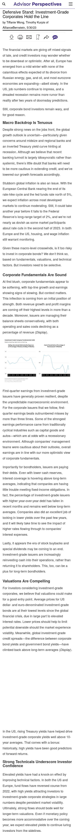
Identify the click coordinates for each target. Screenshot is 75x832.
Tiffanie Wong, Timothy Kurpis (25, 22)
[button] (11, 37)
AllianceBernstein (14, 27)
